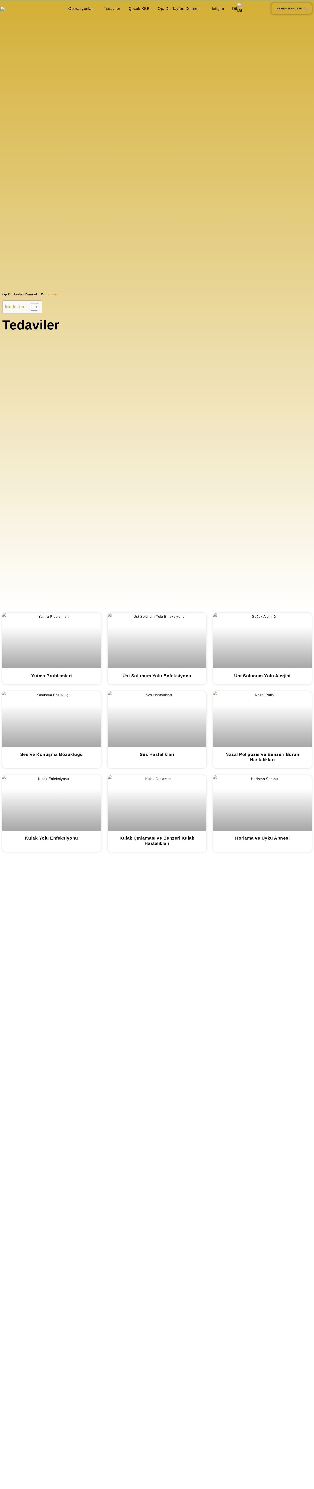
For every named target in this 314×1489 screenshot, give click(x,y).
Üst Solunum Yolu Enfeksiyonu (157, 675)
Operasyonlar (80, 8)
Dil (234, 8)
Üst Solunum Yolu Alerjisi (262, 675)
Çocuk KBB (139, 8)
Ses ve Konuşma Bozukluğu (51, 754)
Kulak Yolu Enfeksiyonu (51, 838)
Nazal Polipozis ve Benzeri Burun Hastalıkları (262, 757)
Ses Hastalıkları (157, 754)
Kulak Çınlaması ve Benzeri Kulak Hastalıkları (157, 841)
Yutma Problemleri (51, 675)
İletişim (217, 8)
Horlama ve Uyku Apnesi (262, 838)
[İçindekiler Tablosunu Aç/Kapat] (32, 307)
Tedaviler (112, 8)
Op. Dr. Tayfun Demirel (179, 8)
